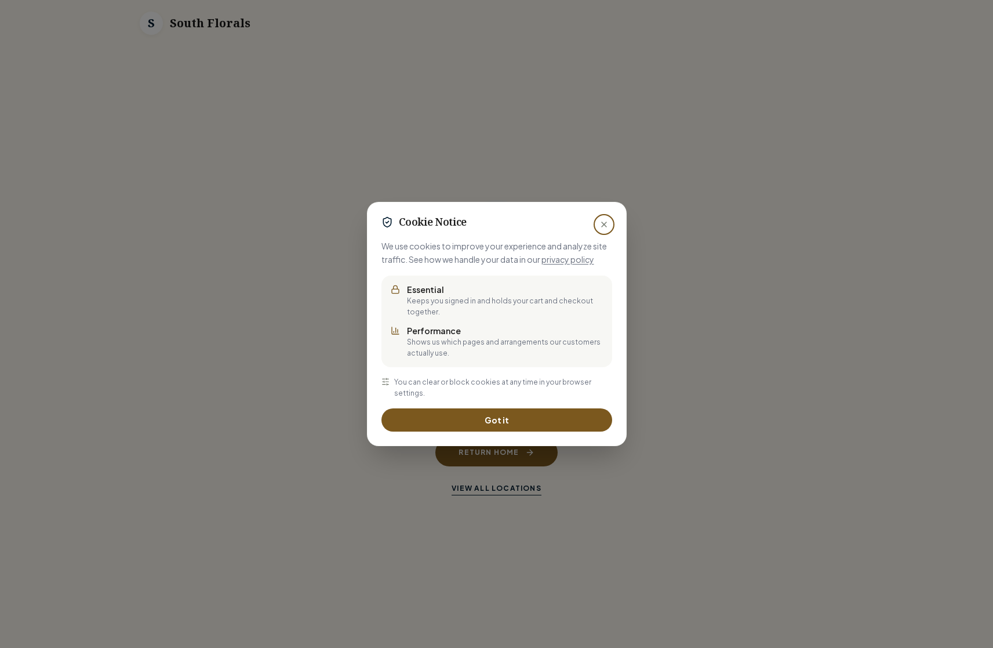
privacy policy (567, 259)
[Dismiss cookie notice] (604, 224)
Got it (497, 420)
